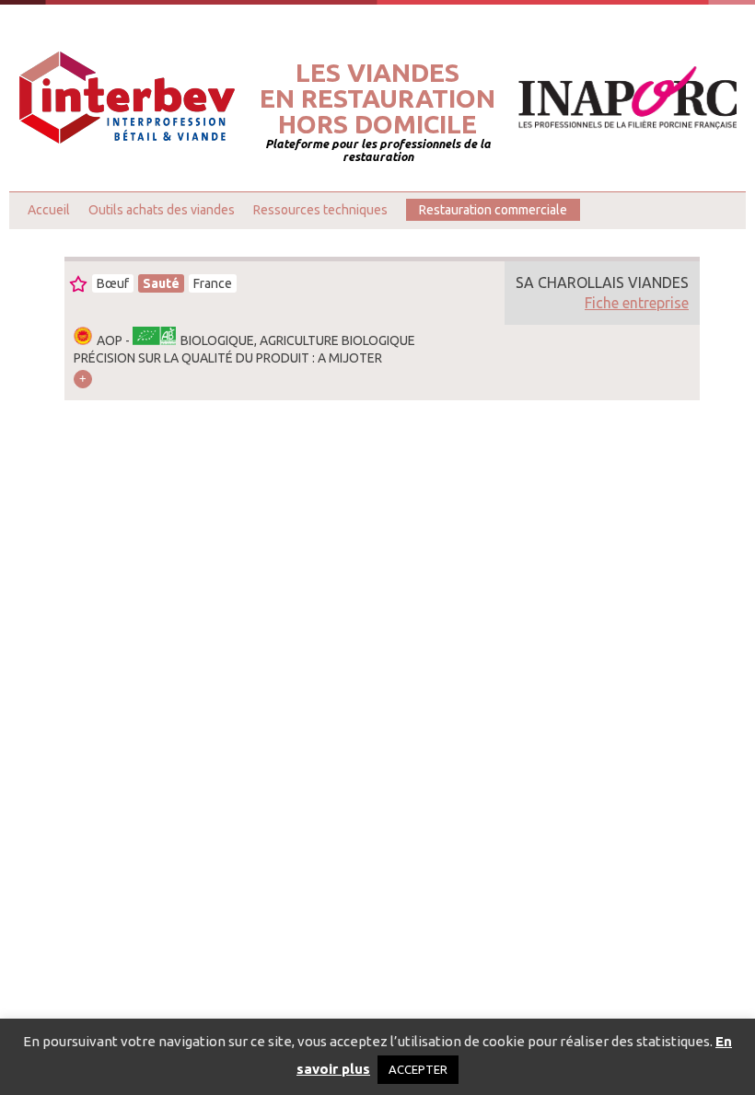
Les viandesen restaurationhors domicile (377, 98)
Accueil (49, 209)
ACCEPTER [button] (418, 1069)
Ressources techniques (320, 209)
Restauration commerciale (493, 209)
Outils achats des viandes (161, 209)
